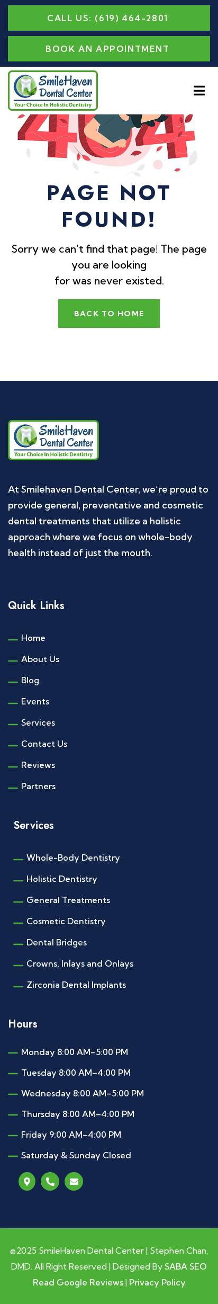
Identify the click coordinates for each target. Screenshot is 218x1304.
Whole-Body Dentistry (73, 857)
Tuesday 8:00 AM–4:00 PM (76, 1072)
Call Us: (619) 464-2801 (107, 18)
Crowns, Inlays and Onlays (79, 963)
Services (38, 722)
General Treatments (68, 900)
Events (35, 701)
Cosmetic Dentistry (66, 921)
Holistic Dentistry (61, 878)
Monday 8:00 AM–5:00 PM (74, 1052)
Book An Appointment (107, 48)
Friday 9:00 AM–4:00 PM (71, 1134)
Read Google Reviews (79, 1282)
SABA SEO (186, 1266)
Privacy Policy (157, 1282)
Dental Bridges (56, 942)
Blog (30, 680)
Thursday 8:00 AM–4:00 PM (77, 1114)
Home (33, 637)
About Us (40, 659)
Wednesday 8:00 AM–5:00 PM (82, 1093)
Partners (38, 786)
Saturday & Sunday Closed (76, 1155)
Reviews (38, 765)
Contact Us (44, 743)
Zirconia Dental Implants (76, 984)
